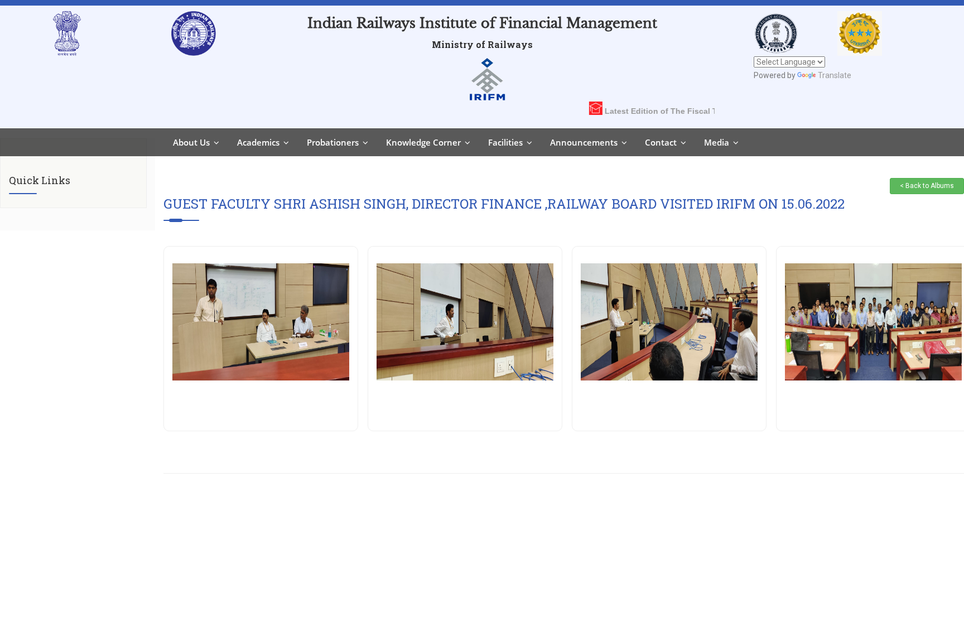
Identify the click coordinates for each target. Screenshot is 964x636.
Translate (834, 75)
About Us (191, 142)
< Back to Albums (927, 186)
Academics (258, 142)
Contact (661, 142)
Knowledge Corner (423, 142)
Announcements (584, 142)
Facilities (505, 142)
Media (716, 142)
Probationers (333, 142)
